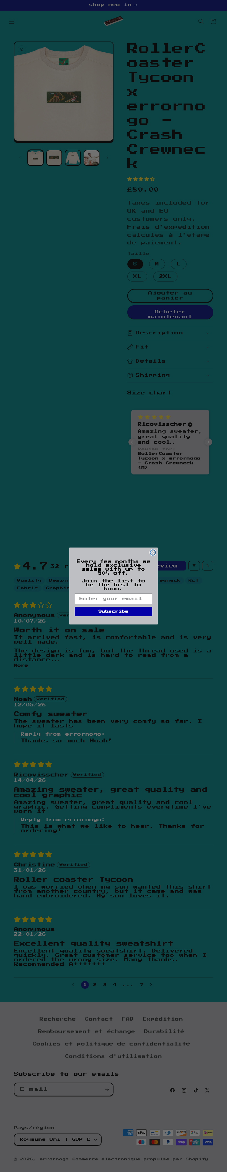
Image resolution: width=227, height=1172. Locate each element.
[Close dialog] (153, 552)
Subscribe (113, 611)
